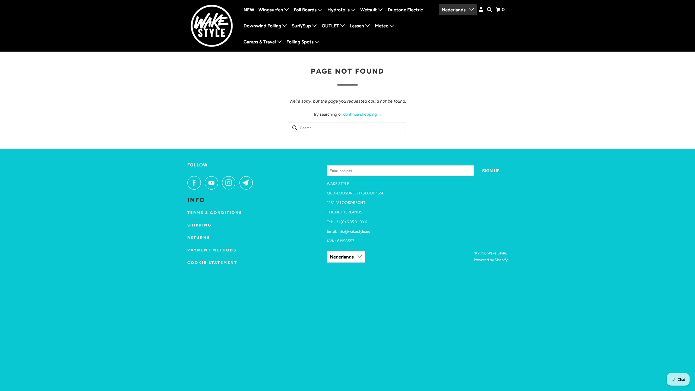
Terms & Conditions (214, 212)
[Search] (490, 9)
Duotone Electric (405, 9)
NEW (249, 9)
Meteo (382, 26)
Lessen (357, 26)
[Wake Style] (211, 26)
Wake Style (496, 253)
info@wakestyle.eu (354, 231)
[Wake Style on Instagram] (230, 183)
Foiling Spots (300, 42)
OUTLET (331, 26)
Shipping (199, 225)
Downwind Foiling (263, 26)
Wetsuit (369, 9)
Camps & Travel (260, 42)
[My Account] (481, 9)
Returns (198, 237)
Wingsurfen (271, 9)
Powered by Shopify (491, 260)
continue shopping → (362, 114)
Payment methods (211, 250)
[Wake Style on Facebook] (195, 183)
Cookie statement (212, 262)
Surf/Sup (302, 26)
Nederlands (454, 9)
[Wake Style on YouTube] (213, 183)
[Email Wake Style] (247, 183)
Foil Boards (306, 9)
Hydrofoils (339, 9)
